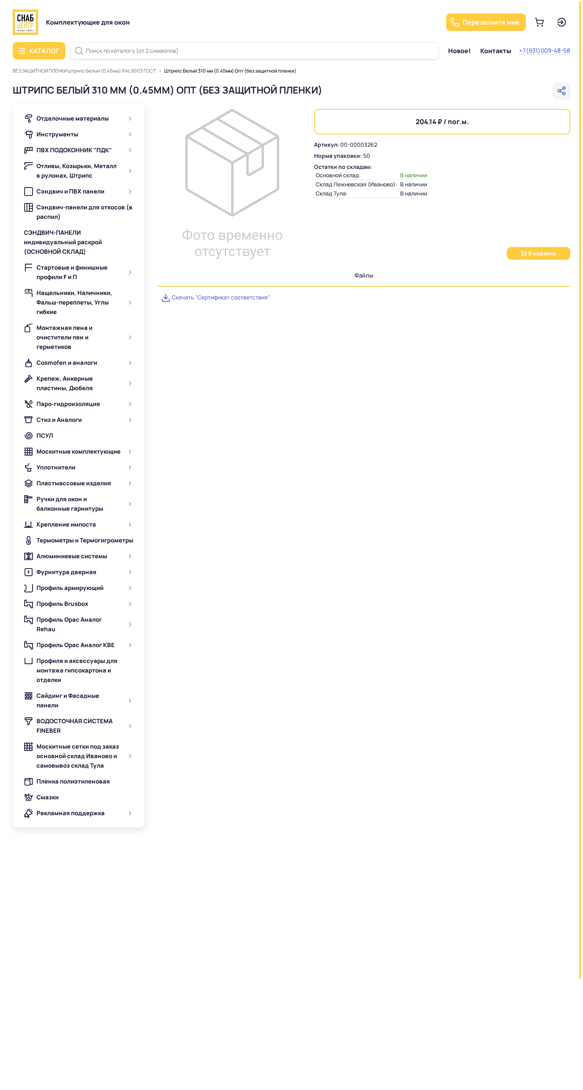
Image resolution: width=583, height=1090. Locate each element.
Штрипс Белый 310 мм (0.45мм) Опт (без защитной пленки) (230, 70)
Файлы (364, 275)
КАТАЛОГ (44, 50)
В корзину (542, 253)
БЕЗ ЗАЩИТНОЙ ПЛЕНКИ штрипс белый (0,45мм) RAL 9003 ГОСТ (84, 70)
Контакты (495, 50)
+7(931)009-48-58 (544, 50)
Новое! (459, 50)
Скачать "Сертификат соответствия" (220, 297)
